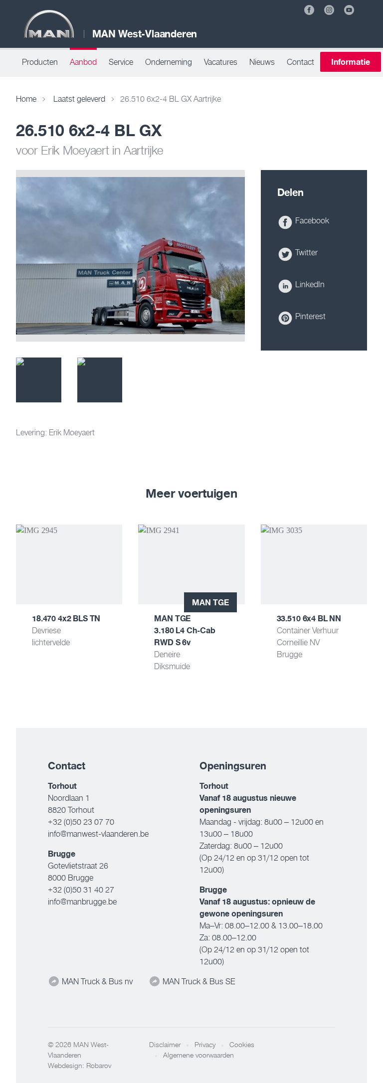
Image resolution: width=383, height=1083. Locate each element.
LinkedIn (309, 284)
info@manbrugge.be (82, 901)
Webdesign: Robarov (79, 1066)
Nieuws (262, 61)
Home (26, 98)
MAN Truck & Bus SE (198, 981)
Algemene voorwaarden (198, 1055)
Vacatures (220, 61)
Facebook (311, 220)
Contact (300, 61)
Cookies (241, 1045)
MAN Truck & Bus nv (96, 981)
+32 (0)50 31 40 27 (81, 889)
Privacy (204, 1045)
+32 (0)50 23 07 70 (81, 821)
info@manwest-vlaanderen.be (98, 833)
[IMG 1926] (38, 380)
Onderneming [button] (168, 61)
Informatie (350, 61)
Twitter (305, 252)
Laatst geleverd (79, 98)
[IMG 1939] (100, 380)
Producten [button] (40, 61)
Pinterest (309, 316)
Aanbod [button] (83, 61)
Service (121, 61)
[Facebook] (309, 10)
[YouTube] (349, 10)
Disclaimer (165, 1045)
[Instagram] (329, 10)
